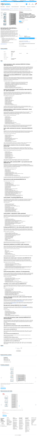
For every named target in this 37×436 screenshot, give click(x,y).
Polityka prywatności (9, 421)
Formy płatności (8, 420)
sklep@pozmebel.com (14, 0)
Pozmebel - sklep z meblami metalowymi (5, 8)
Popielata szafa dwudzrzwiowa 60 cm (15, 420)
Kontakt (32, 422)
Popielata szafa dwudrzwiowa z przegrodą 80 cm (15, 425)
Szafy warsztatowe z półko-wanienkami (5, 9)
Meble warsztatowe (16, 8)
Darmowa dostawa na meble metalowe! (18, 1)
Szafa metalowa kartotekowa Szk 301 (27, 431)
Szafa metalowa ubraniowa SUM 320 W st (27, 420)
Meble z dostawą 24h (32, 0)
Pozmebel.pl (24, 306)
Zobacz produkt (3, 388)
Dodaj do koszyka (26, 38)
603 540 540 (5, 0)
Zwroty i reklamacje (9, 422)
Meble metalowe (11, 8)
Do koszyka (4, 415)
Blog (31, 423)
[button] (26, 4)
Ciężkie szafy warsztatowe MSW (27, 8)
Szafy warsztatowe (21, 8)
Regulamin (8, 423)
